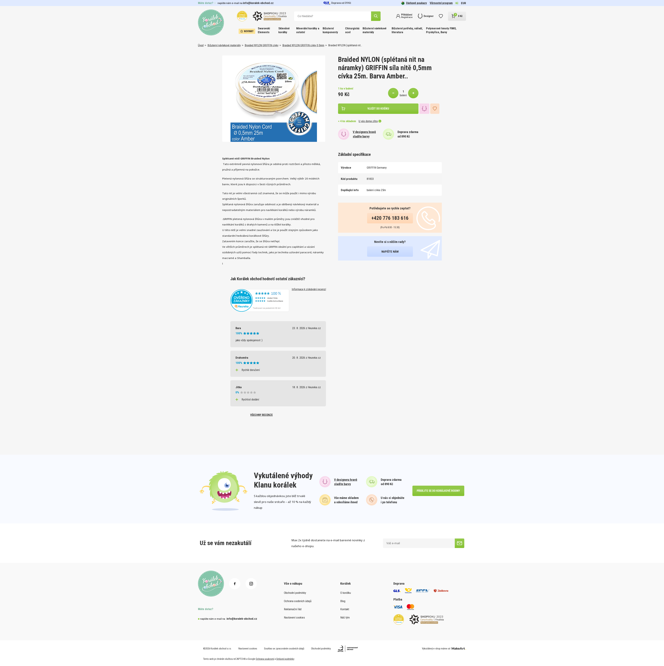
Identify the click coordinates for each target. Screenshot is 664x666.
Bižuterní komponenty (330, 30)
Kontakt (344, 609)
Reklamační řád (292, 609)
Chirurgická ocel (352, 30)
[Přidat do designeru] (424, 108)
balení (403, 95)
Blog (342, 601)
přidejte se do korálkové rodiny (438, 490)
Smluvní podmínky (285, 658)
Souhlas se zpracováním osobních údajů (284, 648)
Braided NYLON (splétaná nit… (345, 45)
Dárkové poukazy (416, 3)
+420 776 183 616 (390, 218)
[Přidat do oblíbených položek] (434, 108)
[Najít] (376, 16)
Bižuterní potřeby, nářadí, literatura (407, 30)
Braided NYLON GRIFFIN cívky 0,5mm (303, 45)
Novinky (248, 31)
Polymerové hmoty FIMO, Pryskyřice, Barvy (441, 30)
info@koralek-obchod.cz (258, 3)
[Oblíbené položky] (441, 16)
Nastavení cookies (294, 617)
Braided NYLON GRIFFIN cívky (261, 45)
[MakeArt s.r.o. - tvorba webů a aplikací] (459, 648)
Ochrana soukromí (265, 658)
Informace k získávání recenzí (309, 289)
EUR (463, 3)
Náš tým (345, 617)
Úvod (201, 45)
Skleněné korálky (284, 30)
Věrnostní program (441, 3)
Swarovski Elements (264, 30)
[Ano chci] (459, 543)
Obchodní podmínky (295, 592)
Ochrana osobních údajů (297, 601)
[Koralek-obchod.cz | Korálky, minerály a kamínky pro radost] (211, 22)
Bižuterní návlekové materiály (374, 30)
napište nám (390, 251)
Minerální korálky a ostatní (307, 30)
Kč (456, 3)
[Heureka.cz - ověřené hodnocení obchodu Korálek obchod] (259, 300)
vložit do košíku (378, 108)
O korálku (345, 592)
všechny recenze (261, 415)
